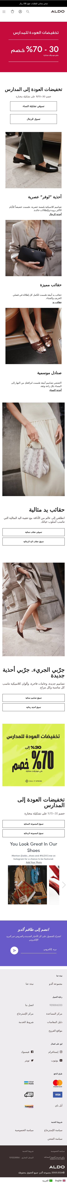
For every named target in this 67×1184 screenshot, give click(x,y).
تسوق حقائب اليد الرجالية (34, 541)
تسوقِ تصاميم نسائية (34, 697)
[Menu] (3, 11)
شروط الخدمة (28, 1151)
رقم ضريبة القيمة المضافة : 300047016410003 (54, 1158)
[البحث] (27, 11)
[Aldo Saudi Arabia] (58, 12)
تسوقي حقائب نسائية (33, 532)
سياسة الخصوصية (58, 1151)
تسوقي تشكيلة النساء (33, 106)
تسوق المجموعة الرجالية (33, 833)
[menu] (54, 1180)
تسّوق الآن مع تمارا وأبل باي (33, 4)
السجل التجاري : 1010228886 (21, 1158)
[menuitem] (47, 1180)
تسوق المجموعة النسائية (33, 824)
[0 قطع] (11, 11)
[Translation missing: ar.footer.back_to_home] (57, 1167)
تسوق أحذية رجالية (33, 707)
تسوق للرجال (33, 119)
